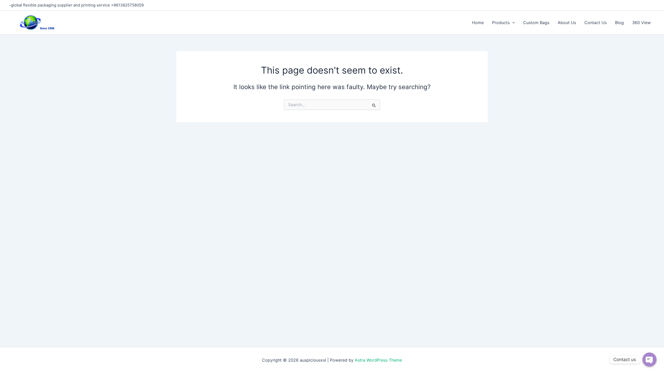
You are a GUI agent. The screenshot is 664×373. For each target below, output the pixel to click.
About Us (567, 22)
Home (478, 22)
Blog (619, 22)
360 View (641, 22)
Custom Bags (536, 22)
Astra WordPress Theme (378, 360)
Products (501, 22)
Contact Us (595, 22)
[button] (512, 22)
